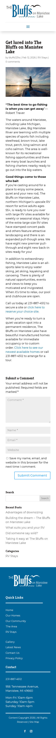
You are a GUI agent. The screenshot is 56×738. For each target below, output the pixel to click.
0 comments (13, 61)
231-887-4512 (14, 679)
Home (9, 610)
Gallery (10, 641)
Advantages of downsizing (24, 512)
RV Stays (42, 57)
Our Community (16, 621)
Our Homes (13, 615)
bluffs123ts (14, 57)
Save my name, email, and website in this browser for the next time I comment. (27, 462)
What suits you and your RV (25, 527)
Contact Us (12, 652)
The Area (11, 626)
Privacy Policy (14, 658)
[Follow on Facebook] (24, 731)
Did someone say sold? (22, 533)
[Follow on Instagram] (31, 731)
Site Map (34, 722)
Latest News (13, 647)
